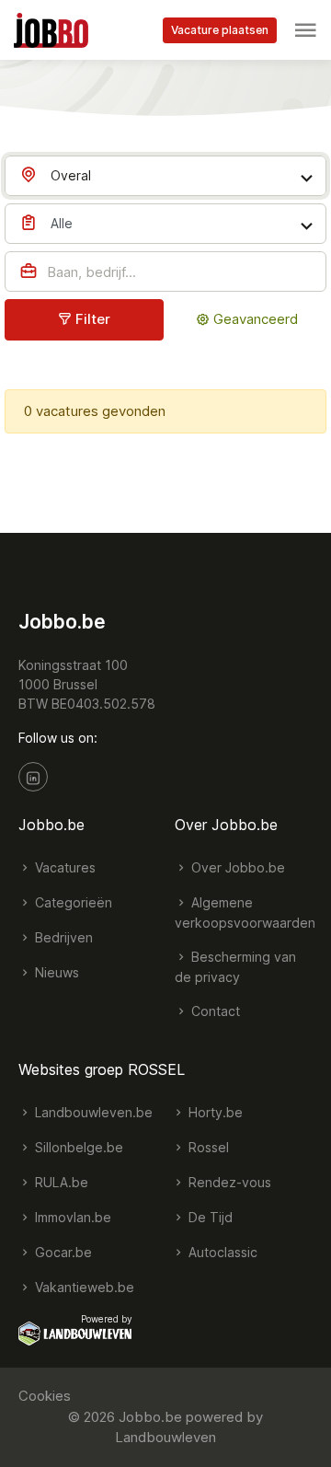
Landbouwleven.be (92, 1112)
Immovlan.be (71, 1217)
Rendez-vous (228, 1182)
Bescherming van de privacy (235, 967)
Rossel (207, 1147)
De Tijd (209, 1217)
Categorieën (71, 902)
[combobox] (165, 176)
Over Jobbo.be (236, 867)
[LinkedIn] (33, 776)
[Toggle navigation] (305, 30)
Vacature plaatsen (219, 30)
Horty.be (214, 1112)
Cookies (44, 1395)
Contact (214, 1011)
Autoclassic (221, 1252)
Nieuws (55, 972)
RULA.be (59, 1182)
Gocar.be (61, 1252)
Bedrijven (62, 937)
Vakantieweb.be (82, 1287)
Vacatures (63, 867)
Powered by (106, 1318)
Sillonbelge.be (77, 1147)
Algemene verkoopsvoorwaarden (245, 912)
